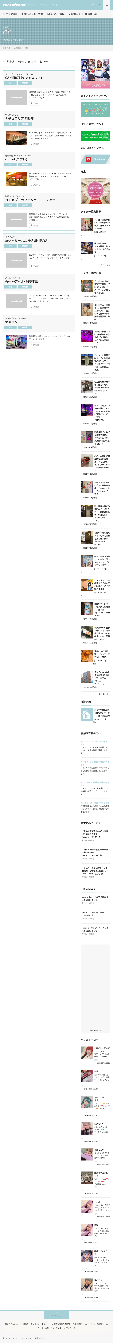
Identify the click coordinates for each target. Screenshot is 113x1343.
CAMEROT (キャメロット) (23, 78)
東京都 (25, 83)
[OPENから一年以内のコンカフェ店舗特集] (95, 203)
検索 (11, 14)
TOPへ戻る (56, 1315)
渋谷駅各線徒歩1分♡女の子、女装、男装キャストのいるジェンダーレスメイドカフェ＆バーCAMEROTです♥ (50, 95)
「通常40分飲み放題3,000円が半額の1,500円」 (95, 852)
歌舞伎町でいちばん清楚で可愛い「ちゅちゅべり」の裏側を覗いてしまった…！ (102, 438)
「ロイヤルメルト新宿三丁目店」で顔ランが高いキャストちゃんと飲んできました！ (102, 287)
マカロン (11, 322)
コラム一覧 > (104, 265)
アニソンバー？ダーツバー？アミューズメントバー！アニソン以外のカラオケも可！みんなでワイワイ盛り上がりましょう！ (50, 298)
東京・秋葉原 (89, 840)
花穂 (96, 1060)
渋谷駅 (36, 103)
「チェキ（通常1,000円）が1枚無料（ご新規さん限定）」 (94, 871)
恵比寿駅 (37, 185)
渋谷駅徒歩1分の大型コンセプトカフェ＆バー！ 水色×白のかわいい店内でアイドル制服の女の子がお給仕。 (50, 217)
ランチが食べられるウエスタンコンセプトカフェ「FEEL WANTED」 (102, 678)
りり (83, 1086)
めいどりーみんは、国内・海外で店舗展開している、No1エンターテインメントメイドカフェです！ (50, 258)
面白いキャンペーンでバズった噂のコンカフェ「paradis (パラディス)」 (102, 610)
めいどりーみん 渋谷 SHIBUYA (26, 240)
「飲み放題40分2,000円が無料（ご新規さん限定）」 (95, 834)
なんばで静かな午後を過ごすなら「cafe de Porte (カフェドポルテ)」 (102, 388)
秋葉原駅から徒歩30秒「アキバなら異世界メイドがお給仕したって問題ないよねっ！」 (102, 633)
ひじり (84, 1269)
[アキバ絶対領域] (95, 74)
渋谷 (10, 83)
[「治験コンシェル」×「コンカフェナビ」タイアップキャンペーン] (95, 116)
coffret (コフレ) (16, 159)
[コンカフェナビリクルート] (95, 140)
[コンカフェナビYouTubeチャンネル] (95, 163)
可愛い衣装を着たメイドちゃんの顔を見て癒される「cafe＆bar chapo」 (102, 538)
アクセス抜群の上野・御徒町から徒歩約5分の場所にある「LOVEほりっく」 (102, 337)
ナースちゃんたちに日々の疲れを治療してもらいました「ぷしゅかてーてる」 (102, 488)
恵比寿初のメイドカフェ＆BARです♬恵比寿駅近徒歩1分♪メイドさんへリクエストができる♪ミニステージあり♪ (50, 176)
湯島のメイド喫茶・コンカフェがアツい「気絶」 (102, 654)
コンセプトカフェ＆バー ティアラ (30, 200)
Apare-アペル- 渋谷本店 (21, 281)
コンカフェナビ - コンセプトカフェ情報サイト (24, 1338)
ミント (84, 1112)
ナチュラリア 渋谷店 (19, 118)
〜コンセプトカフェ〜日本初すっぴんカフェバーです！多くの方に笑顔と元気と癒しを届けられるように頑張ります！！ (50, 135)
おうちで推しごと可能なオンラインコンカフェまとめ (102, 713)
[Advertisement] (95, 987)
